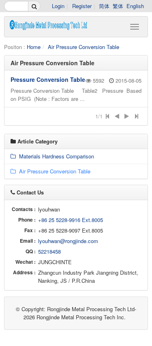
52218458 (49, 251)
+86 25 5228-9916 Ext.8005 (70, 220)
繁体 (118, 6)
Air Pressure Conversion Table (83, 47)
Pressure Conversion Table (48, 79)
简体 (104, 6)
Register (82, 6)
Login (58, 6)
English (135, 6)
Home (34, 47)
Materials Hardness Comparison (55, 156)
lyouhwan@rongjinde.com (68, 241)
